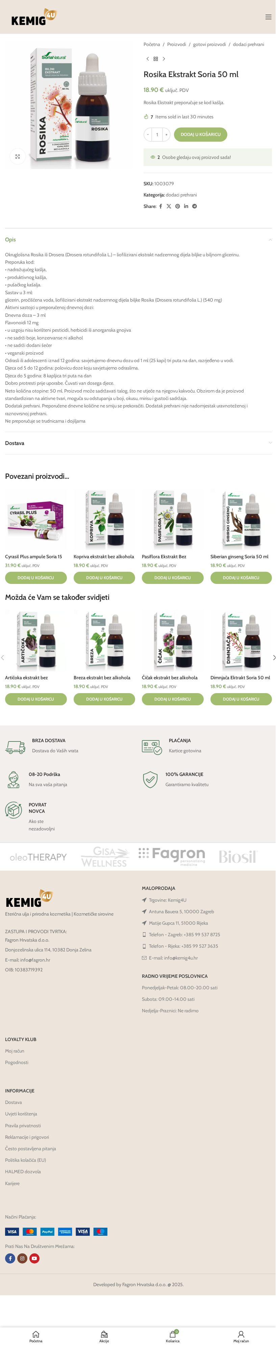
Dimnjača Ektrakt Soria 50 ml (240, 678)
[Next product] (164, 59)
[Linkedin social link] (186, 206)
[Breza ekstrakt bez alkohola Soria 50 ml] (104, 640)
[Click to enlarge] (17, 156)
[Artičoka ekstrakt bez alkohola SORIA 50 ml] (36, 640)
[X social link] (169, 206)
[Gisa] (105, 856)
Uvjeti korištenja (21, 1114)
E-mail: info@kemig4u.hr (173, 958)
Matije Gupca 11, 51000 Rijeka (178, 923)
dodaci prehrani (248, 44)
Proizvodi (176, 44)
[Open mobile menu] (268, 17)
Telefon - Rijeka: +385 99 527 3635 (183, 946)
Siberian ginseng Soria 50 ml (239, 556)
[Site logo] (34, 16)
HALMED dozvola (23, 1171)
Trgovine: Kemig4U (167, 900)
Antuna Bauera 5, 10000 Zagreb (181, 911)
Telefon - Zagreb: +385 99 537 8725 (184, 934)
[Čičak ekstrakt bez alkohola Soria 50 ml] (173, 640)
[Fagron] (171, 856)
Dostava (13, 1102)
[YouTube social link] (34, 1258)
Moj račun (14, 1051)
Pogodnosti (16, 1062)
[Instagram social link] (22, 1258)
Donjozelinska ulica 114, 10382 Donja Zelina (48, 950)
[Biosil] (238, 856)
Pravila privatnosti (23, 1126)
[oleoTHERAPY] (38, 856)
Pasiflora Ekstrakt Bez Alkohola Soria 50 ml (164, 559)
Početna (152, 44)
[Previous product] (148, 59)
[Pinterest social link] (177, 206)
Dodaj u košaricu (201, 134)
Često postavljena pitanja (30, 1149)
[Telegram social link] (194, 206)
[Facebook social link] (160, 206)
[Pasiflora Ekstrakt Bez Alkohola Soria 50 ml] (173, 519)
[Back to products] (156, 59)
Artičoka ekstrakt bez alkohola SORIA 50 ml (28, 681)
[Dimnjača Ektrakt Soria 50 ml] (241, 640)
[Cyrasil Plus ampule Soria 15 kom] (36, 519)
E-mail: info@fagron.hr (27, 960)
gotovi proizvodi (209, 44)
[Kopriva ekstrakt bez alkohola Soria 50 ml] (104, 519)
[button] (36, 578)
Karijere (12, 1183)
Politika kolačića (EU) (25, 1160)
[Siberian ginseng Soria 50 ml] (241, 519)
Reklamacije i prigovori (27, 1137)
